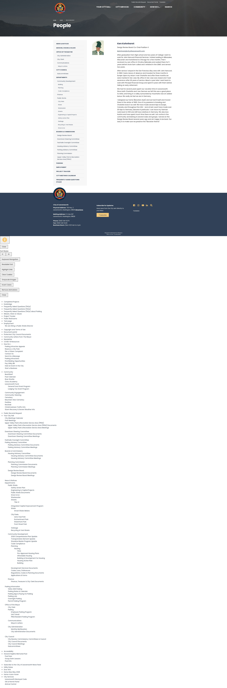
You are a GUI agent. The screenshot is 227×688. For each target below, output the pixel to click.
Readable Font (7, 264)
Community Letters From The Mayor (17, 337)
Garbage (60, 121)
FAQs (19, 551)
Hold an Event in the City (14, 366)
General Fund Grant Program (19, 386)
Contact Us (9, 354)
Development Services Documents (24, 568)
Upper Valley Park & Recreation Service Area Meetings (28, 428)
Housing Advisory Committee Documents (27, 456)
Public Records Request (139, 2)
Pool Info (8, 661)
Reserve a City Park (12, 349)
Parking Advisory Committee (67, 150)
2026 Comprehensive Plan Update (24, 536)
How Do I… (155, 7)
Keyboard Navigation (10, 259)
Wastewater (62, 108)
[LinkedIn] (146, 204)
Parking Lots (12, 596)
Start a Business (11, 368)
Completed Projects (11, 302)
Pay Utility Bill (10, 363)
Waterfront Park (20, 522)
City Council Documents (17, 641)
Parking (59, 163)
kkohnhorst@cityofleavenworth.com (131, 51)
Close (4, 247)
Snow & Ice (61, 128)
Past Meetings (10, 420)
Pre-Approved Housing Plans (28, 553)
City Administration (63, 56)
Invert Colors (6, 285)
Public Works (61, 98)
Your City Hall (103, 7)
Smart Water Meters (22, 511)
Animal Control (10, 684)
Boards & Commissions (65, 132)
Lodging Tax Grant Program (18, 389)
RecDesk (8, 405)
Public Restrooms (10, 319)
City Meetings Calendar (66, 176)
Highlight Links (7, 269)
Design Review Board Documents (23, 473)
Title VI (16, 502)
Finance (60, 95)
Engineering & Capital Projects (67, 115)
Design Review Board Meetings (22, 475)
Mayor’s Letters (62, 66)
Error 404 (7, 670)
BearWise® (9, 374)
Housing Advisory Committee (67, 146)
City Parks (61, 101)
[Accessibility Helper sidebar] (5, 240)
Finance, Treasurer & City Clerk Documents (27, 581)
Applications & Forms (19, 575)
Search (168, 7)
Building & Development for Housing (31, 558)
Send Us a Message (12, 356)
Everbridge (8, 304)
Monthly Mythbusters (19, 629)
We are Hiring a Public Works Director (19, 326)
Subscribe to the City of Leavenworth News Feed (22, 665)
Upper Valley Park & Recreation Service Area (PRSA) (68, 158)
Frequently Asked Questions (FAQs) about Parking (23, 311)
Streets (60, 111)
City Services (122, 7)
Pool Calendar (10, 377)
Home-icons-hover (11, 674)
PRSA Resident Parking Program (23, 617)
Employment (61, 167)
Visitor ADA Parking (15, 589)
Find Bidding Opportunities (15, 361)
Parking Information (12, 586)
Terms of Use (109, 234)
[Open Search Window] (151, 204)
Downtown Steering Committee (68, 139)
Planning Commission (64, 153)
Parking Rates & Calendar (18, 591)
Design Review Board (64, 135)
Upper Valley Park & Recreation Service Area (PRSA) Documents (32, 425)
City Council (61, 70)
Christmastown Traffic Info (15, 407)
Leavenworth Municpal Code (16, 679)
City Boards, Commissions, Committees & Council (27, 639)
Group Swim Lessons (12, 659)
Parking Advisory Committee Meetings (22, 447)
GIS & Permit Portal (12, 682)
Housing (17, 549)
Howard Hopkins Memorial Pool (15, 654)
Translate (162, 2)
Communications (63, 63)
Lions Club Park (19, 517)
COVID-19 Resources (11, 342)
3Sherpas (120, 233)
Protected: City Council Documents (17, 334)
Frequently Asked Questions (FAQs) (67, 181)
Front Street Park (20, 524)
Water (60, 105)
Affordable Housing (24, 556)
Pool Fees (8, 656)
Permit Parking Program (17, 601)
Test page (8, 321)
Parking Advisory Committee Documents (23, 445)
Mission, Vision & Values (66, 48)
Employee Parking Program (21, 612)
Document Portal (152, 2)
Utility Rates (8, 667)
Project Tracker (63, 171)
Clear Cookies (7, 275)
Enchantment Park (21, 519)
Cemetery (9, 397)
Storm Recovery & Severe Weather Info (20, 409)
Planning (60, 88)
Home (54, 20)
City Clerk (60, 59)
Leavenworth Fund (12, 384)
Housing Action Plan (24, 561)
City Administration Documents (23, 631)
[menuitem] (105, 6)
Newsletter (8, 339)
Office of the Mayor (64, 52)
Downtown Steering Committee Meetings (24, 436)
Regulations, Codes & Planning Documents (27, 573)
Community (139, 7)
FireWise (8, 402)
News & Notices (62, 44)
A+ (9, 254)
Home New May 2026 (12, 672)
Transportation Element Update (23, 539)
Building (60, 84)
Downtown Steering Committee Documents (25, 434)
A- (3, 254)
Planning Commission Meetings (23, 467)
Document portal (10, 332)
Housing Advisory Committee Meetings (26, 458)
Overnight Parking (15, 599)
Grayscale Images (9, 280)
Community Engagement (14, 393)
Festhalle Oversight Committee (68, 143)
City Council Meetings (16, 644)
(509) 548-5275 (64, 221)
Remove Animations (9, 290)
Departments (61, 77)
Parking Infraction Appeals (15, 346)
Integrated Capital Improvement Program (27, 506)
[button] (103, 215)
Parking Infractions (12, 358)
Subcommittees (62, 74)
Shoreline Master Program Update (24, 541)
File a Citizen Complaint (14, 351)
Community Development (66, 81)
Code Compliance (63, 91)
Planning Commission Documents (24, 464)
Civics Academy (11, 382)
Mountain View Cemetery (14, 400)
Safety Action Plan (63, 118)
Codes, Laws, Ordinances (20, 570)
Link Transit (15, 614)
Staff (61, 20)
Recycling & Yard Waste (65, 125)
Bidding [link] (168, 2)
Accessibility (117, 234)
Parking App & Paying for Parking (20, 594)
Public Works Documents (20, 493)
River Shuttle (9, 379)
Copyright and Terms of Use (14, 330)
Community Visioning (13, 395)
